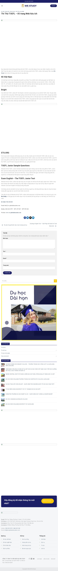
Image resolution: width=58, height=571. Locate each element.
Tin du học (12, 11)
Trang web (6, 265)
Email (5, 258)
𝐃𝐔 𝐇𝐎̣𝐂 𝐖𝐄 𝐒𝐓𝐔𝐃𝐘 (7, 202)
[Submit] (55, 280)
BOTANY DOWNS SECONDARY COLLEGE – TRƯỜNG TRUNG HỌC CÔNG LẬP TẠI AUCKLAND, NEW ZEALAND (30, 364)
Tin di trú (3, 347)
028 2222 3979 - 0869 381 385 (12, 528)
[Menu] (2, 6)
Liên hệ (42, 548)
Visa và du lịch (5, 356)
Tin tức (42, 545)
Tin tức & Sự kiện (20, 11)
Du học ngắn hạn (7, 542)
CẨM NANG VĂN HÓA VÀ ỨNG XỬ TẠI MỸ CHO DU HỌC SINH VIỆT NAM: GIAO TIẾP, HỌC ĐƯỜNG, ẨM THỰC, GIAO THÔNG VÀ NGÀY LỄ (31, 369)
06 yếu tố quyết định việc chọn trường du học (15, 225)
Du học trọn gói (5, 11)
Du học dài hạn (7, 539)
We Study (3, 196)
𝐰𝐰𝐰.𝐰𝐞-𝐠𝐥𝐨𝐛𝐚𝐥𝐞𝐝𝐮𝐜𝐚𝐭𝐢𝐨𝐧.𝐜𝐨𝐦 (13, 212)
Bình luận (5, 238)
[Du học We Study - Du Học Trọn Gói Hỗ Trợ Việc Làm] (29, 5)
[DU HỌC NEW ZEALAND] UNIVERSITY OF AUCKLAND (20, 404)
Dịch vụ (43, 542)
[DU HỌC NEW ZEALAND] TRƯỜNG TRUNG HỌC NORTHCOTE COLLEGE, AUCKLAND (27, 379)
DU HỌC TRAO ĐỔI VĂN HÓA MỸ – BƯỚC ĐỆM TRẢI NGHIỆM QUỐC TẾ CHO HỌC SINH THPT (30, 384)
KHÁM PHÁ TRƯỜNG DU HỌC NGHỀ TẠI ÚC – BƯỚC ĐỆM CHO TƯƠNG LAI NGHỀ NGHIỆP (29, 394)
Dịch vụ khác (6, 548)
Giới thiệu (43, 539)
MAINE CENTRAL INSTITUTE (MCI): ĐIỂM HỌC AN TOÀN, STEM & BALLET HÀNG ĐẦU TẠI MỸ (30, 374)
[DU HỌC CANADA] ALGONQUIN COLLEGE (16, 399)
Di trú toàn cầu (7, 545)
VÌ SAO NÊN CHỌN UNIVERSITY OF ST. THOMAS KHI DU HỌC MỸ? (23, 389)
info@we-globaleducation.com (12, 530)
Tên (4, 251)
